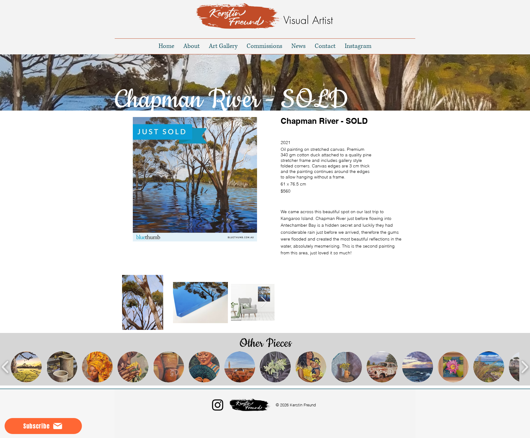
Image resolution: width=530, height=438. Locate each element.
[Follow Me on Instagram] (217, 405)
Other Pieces (265, 343)
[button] (195, 179)
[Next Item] (263, 302)
